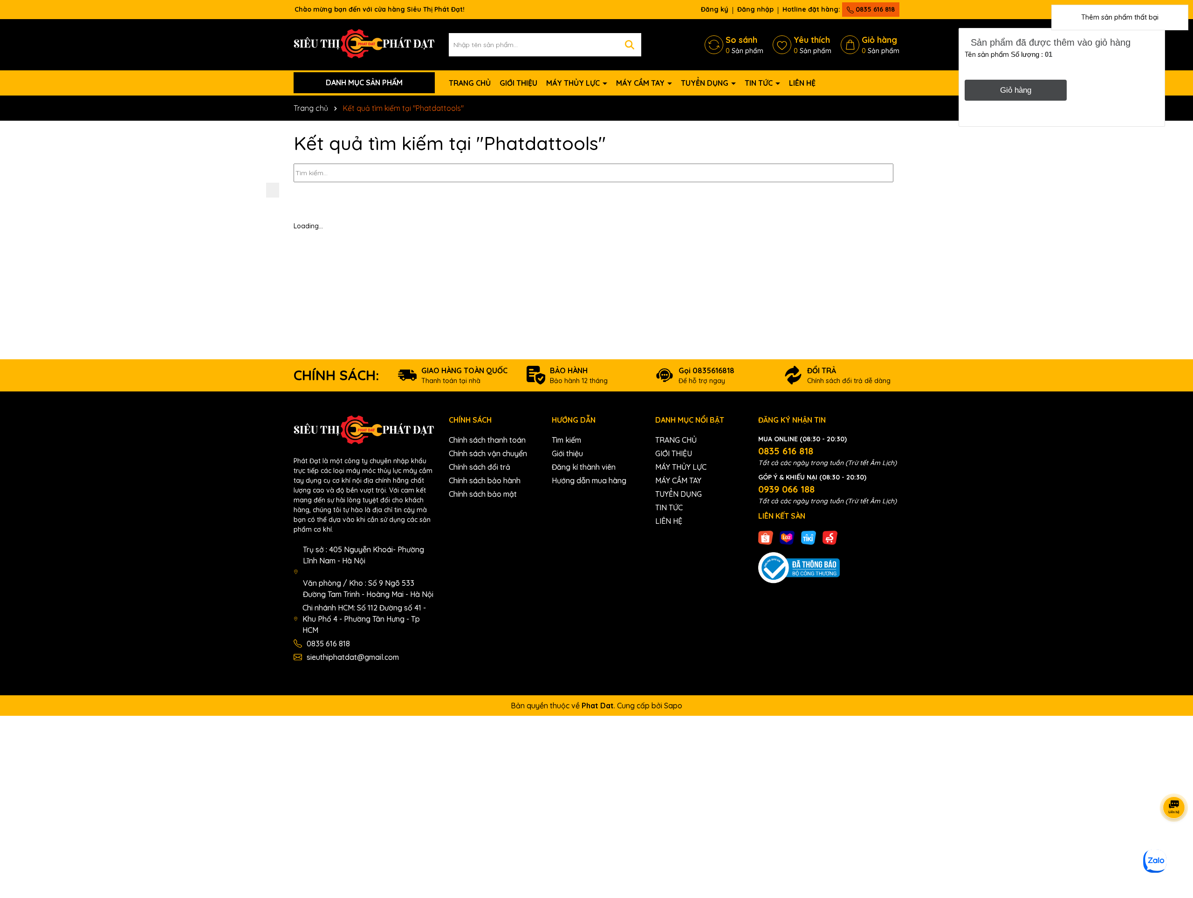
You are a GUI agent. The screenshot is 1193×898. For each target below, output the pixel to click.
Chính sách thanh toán (487, 440)
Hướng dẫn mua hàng (589, 480)
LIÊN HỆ (802, 83)
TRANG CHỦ (470, 83)
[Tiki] (808, 537)
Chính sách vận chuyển (488, 453)
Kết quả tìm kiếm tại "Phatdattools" (450, 143)
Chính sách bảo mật (483, 494)
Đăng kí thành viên (584, 467)
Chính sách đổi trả (479, 467)
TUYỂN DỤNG (705, 83)
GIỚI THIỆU (518, 83)
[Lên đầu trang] (1174, 842)
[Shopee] (765, 537)
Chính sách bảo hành (485, 480)
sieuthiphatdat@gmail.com (353, 657)
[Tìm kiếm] (629, 44)
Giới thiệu (567, 453)
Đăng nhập (755, 9)
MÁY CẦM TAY (641, 83)
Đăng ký (714, 9)
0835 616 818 (874, 9)
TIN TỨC (760, 83)
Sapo (673, 705)
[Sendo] (830, 537)
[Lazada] (787, 537)
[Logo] (364, 44)
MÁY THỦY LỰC (574, 83)
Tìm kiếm (566, 440)
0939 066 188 (786, 489)
